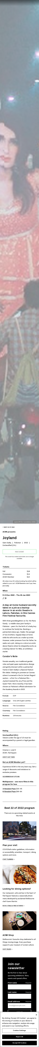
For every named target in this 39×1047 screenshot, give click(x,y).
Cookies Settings (19, 1030)
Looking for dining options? (17, 888)
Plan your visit (10, 845)
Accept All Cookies (19, 1043)
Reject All (19, 1037)
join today (6, 586)
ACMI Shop (8, 935)
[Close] (36, 1014)
